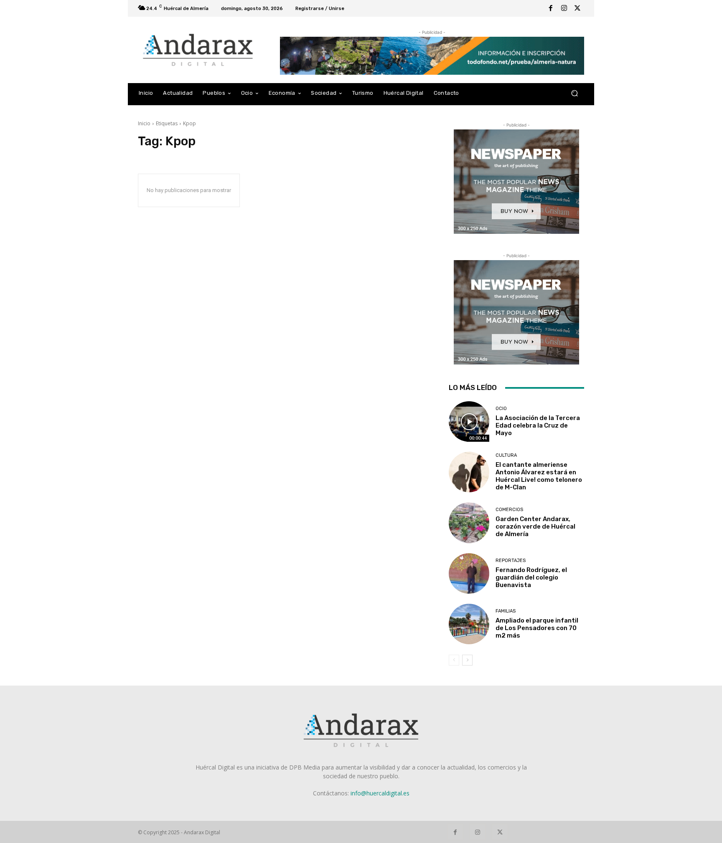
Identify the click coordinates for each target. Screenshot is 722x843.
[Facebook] (550, 8)
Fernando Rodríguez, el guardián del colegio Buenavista (531, 577)
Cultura (506, 455)
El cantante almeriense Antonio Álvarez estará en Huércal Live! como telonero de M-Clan (539, 476)
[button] (574, 93)
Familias (506, 611)
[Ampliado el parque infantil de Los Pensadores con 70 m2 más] (469, 624)
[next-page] (467, 660)
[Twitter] (577, 8)
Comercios (509, 509)
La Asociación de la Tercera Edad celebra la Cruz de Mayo (538, 425)
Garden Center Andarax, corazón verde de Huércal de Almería (535, 526)
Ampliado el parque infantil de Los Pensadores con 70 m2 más (537, 628)
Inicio (144, 123)
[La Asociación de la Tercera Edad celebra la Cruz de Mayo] (469, 421)
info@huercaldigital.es (380, 793)
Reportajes (511, 560)
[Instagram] (564, 8)
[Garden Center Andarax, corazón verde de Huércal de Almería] (469, 522)
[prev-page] (454, 660)
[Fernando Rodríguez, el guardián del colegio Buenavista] (469, 573)
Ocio (501, 408)
